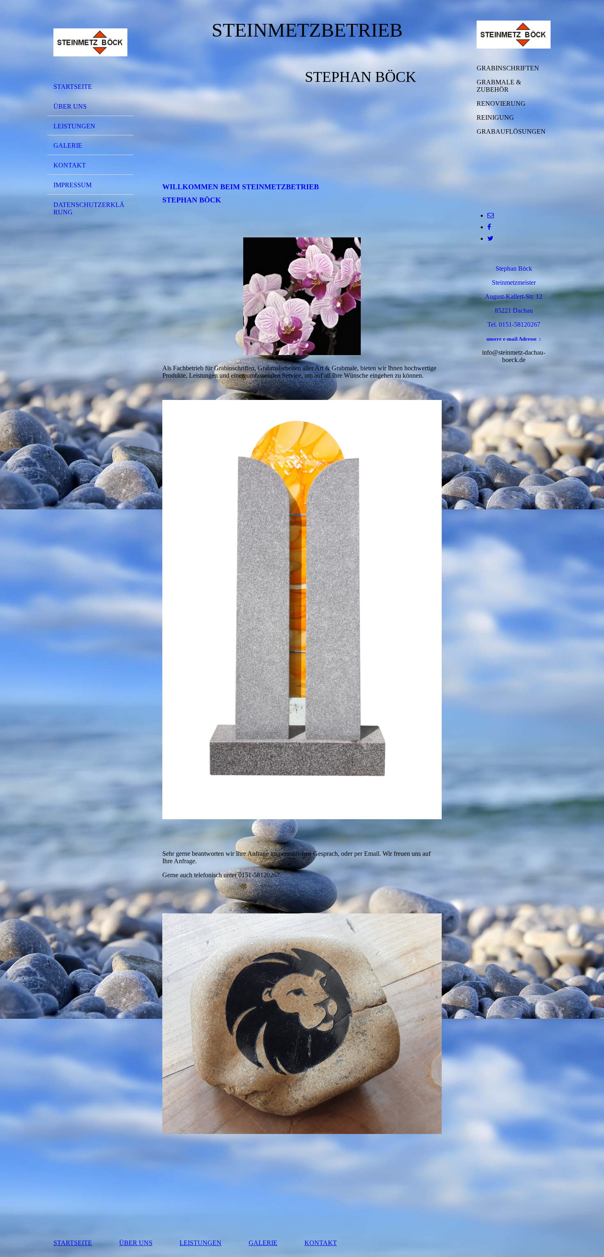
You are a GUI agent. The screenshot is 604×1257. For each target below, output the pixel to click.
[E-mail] (490, 215)
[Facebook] (489, 226)
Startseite (72, 86)
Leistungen (74, 126)
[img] (90, 42)
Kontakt (69, 165)
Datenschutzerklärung (88, 208)
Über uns (70, 106)
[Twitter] (490, 238)
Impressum (72, 184)
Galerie (67, 145)
